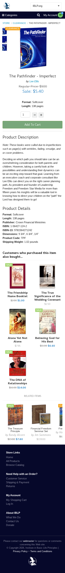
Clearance (19, 23)
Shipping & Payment (17, 482)
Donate (10, 525)
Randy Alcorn (17, 435)
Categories (11, 15)
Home (9, 457)
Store (6, 23)
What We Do (13, 517)
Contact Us (12, 521)
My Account (50, 15)
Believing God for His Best (47, 339)
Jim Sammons (43, 435)
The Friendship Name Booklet (17, 294)
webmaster (28, 541)
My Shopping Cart (16, 499)
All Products (13, 461)
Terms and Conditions (41, 551)
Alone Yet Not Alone (17, 339)
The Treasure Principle (15, 430)
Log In (9, 503)
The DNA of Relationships (17, 381)
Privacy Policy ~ (21, 551)
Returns (10, 486)
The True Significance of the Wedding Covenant (47, 296)
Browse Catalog (15, 464)
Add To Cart (32, 125)
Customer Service (16, 478)
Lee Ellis (34, 81)
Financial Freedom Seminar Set (41, 430)
